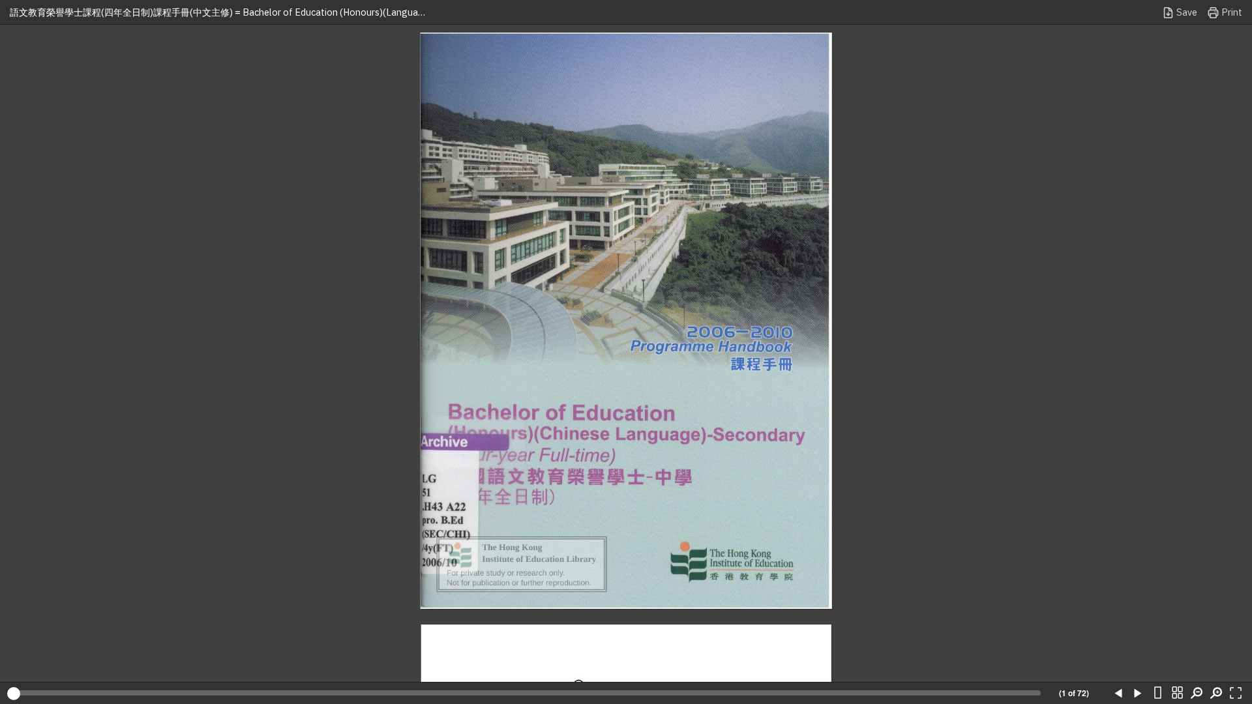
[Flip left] (1118, 693)
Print (1230, 12)
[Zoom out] (1196, 693)
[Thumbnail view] (1177, 693)
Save (1185, 12)
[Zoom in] (1216, 693)
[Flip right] (1138, 693)
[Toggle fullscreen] (1235, 693)
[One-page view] (1157, 693)
